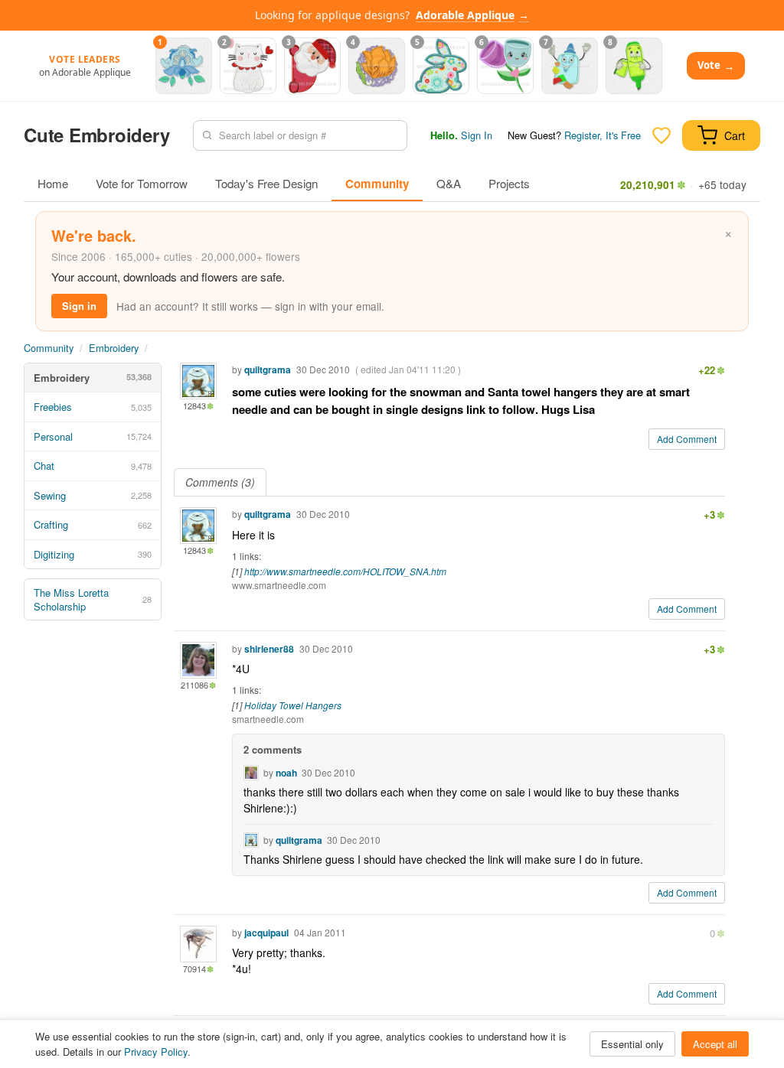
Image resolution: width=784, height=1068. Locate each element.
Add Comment (687, 438)
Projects (509, 183)
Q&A (448, 183)
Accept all (715, 1044)
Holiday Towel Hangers (292, 704)
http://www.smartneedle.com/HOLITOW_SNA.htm (345, 571)
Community (377, 183)
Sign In (476, 135)
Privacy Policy (156, 1051)
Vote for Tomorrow (142, 183)
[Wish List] (661, 135)
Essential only (632, 1044)
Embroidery (114, 347)
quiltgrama (267, 369)
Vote (715, 65)
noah (286, 773)
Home (53, 183)
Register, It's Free (602, 135)
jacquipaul (266, 932)
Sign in (79, 305)
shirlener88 (269, 649)
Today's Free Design (266, 183)
